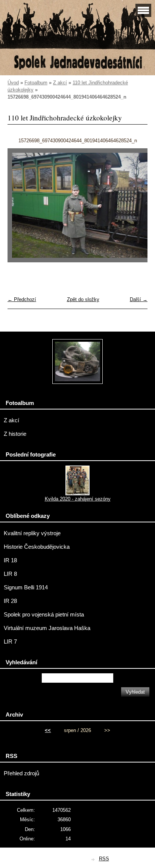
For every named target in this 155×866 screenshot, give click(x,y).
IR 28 (10, 601)
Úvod (13, 82)
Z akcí (60, 82)
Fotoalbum (35, 82)
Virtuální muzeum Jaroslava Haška (47, 628)
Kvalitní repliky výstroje (32, 533)
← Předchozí (22, 299)
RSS (104, 858)
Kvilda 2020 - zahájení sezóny (78, 499)
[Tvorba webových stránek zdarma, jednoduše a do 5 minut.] (93, 859)
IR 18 (10, 560)
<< (48, 730)
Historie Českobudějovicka (37, 547)
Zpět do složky (83, 299)
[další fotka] (135, 208)
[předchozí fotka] (19, 208)
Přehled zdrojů (21, 773)
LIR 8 (10, 574)
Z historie (15, 434)
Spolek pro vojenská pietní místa (44, 615)
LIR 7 (10, 642)
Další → (138, 299)
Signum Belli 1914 (26, 587)
